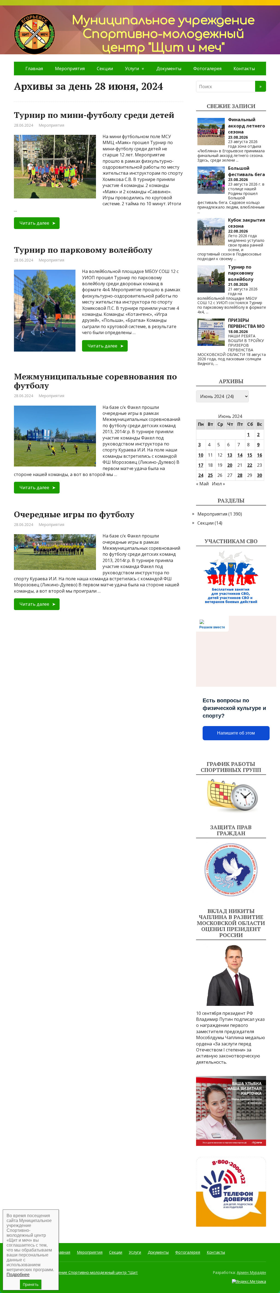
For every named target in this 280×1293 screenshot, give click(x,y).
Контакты (244, 69)
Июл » (218, 484)
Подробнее (18, 1274)
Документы (168, 69)
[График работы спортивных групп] (231, 796)
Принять (31, 1284)
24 (200, 475)
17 (200, 465)
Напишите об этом (236, 733)
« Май (202, 484)
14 (239, 455)
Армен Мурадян (251, 1272)
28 (239, 475)
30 (259, 475)
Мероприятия (70, 69)
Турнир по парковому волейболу (83, 249)
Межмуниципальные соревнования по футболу (95, 381)
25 (210, 475)
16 (259, 455)
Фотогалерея (207, 69)
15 (249, 455)
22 (249, 465)
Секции (105, 69)
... (237, 160)
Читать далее (34, 223)
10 (200, 455)
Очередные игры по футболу (74, 514)
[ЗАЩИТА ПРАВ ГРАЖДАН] (231, 869)
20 (229, 465)
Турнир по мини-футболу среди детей (94, 114)
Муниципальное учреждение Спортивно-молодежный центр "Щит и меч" (76, 1275)
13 (229, 455)
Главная (34, 69)
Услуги (132, 69)
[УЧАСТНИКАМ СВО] (231, 577)
